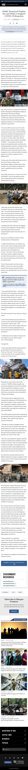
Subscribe (14, 611)
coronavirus (5, 592)
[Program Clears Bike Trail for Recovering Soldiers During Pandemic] (14, 710)
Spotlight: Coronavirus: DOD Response (14, 562)
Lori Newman (16, 19)
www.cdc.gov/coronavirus (9, 583)
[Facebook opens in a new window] (9, 758)
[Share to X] (14, 23)
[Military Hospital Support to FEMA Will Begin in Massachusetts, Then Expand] (14, 660)
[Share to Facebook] (10, 23)
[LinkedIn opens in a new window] (18, 758)
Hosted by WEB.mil (14, 768)
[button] (26, 4)
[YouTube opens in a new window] (22, 758)
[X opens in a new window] (5, 758)
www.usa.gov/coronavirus (9, 585)
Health (20, 592)
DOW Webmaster (10, 31)
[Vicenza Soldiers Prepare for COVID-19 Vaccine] (14, 685)
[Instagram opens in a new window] (14, 758)
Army (13, 592)
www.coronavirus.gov (8, 581)
